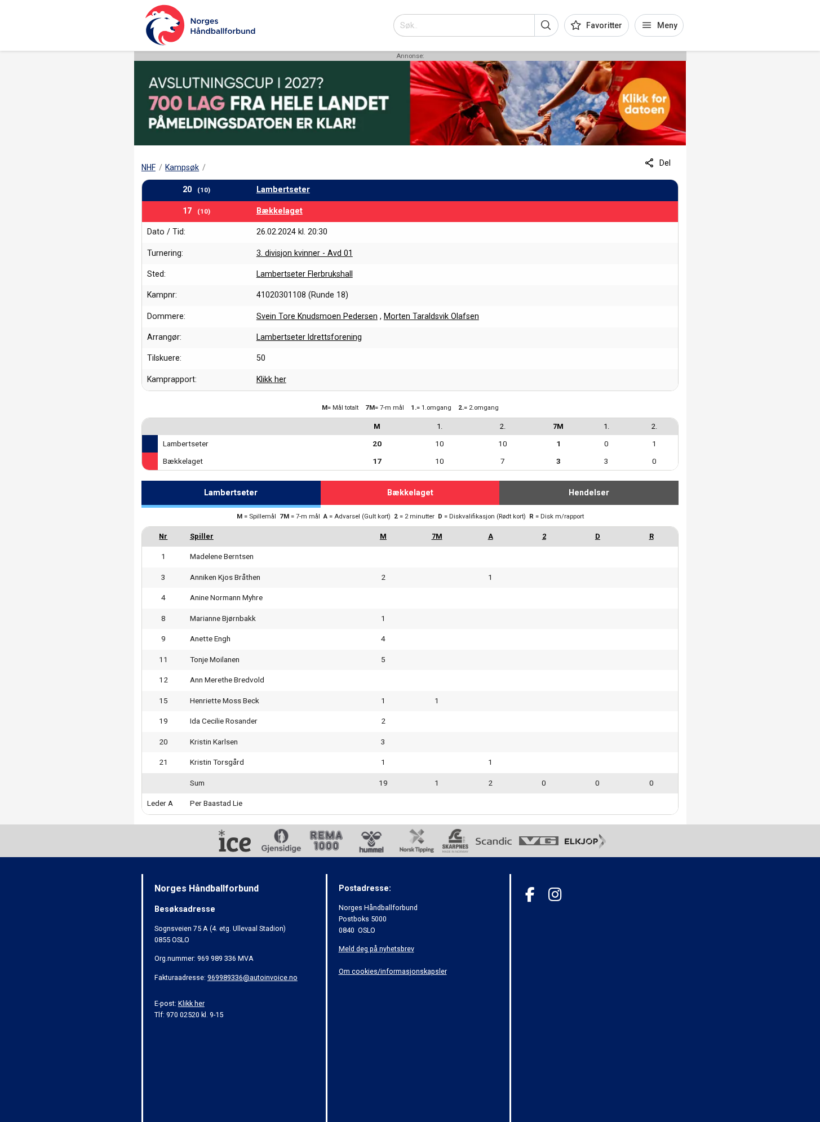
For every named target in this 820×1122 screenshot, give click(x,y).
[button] (546, 25)
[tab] (231, 494)
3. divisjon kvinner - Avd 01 (304, 253)
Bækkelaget (279, 210)
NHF (148, 167)
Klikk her (271, 379)
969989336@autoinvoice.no (252, 977)
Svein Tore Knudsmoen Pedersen (317, 316)
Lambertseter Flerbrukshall (304, 273)
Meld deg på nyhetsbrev (376, 948)
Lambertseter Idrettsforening (309, 337)
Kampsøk (182, 167)
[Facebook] (530, 894)
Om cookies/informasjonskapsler (393, 971)
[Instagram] (555, 894)
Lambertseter (283, 189)
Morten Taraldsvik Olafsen (431, 316)
